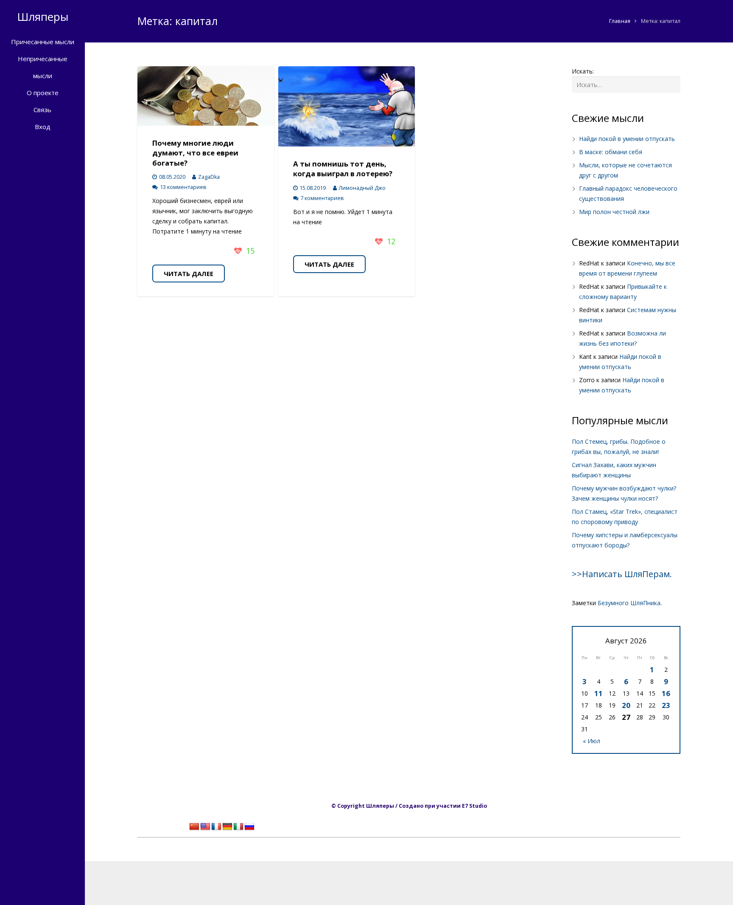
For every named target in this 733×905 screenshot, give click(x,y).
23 (666, 705)
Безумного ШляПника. (630, 603)
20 (626, 705)
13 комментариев (183, 187)
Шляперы (42, 16)
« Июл (591, 741)
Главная (619, 21)
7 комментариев (322, 198)
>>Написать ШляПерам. (622, 574)
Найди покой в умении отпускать (627, 139)
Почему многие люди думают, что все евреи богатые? (195, 153)
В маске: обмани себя (610, 152)
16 (666, 693)
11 (598, 693)
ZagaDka (209, 176)
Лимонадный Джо (362, 188)
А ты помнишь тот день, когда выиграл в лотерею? (342, 169)
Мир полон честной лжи (614, 212)
